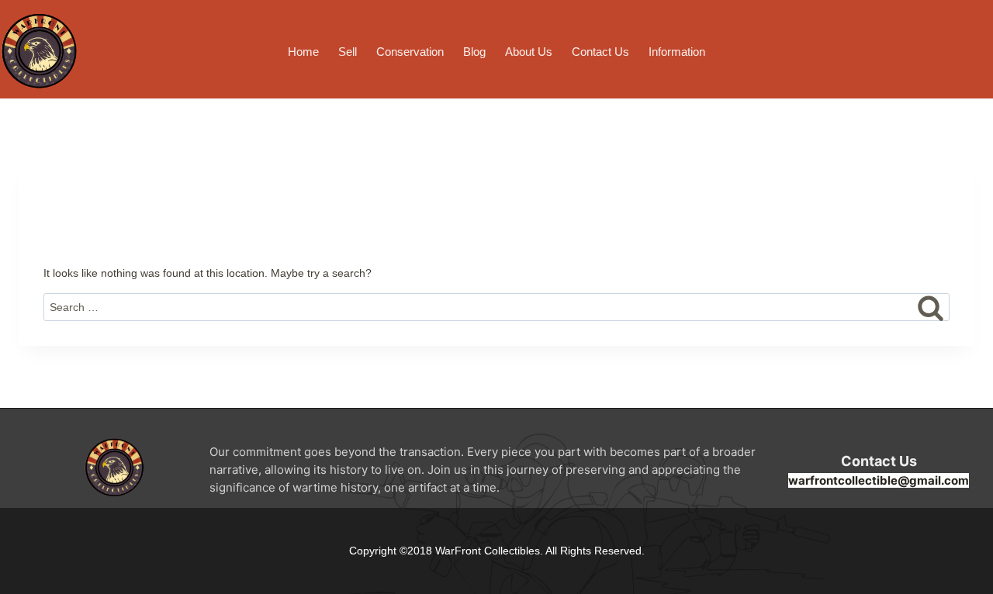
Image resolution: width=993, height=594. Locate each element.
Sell (347, 51)
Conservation (410, 51)
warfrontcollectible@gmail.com (878, 480)
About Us (528, 51)
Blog (474, 51)
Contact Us (600, 51)
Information (677, 51)
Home (303, 51)
